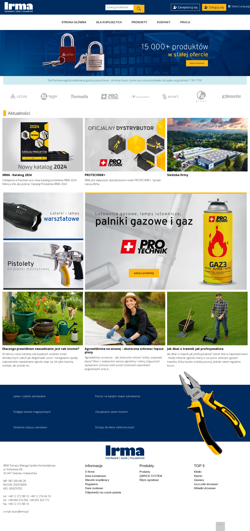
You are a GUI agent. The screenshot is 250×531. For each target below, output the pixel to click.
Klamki (198, 475)
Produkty (139, 22)
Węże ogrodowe (149, 479)
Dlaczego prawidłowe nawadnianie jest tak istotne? (40, 349)
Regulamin (91, 484)
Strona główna (73, 22)
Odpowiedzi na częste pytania (103, 492)
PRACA (185, 22)
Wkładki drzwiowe (205, 488)
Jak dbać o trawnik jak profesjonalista (195, 349)
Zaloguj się (216, 7)
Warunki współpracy (97, 479)
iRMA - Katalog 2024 (16, 175)
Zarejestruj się (187, 7)
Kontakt (163, 22)
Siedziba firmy (177, 175)
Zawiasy (199, 479)
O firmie (90, 471)
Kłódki (197, 471)
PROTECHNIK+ (95, 175)
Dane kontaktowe (95, 475)
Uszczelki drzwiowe (206, 484)
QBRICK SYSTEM (150, 475)
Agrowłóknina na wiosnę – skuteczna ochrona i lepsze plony (124, 350)
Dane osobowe (94, 488)
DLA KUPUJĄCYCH (109, 22)
